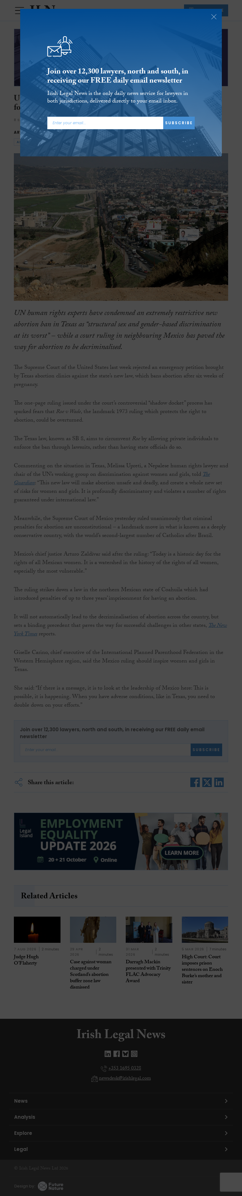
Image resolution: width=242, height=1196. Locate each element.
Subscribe (179, 122)
